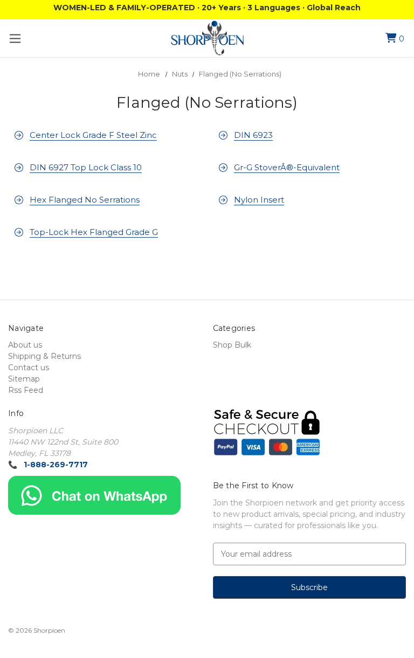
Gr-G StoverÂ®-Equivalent (287, 167)
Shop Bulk (232, 345)
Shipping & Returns (44, 356)
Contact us (28, 367)
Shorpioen (49, 630)
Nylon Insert (259, 200)
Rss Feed (25, 390)
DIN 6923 (253, 135)
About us (25, 345)
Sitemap (24, 379)
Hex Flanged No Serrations (85, 200)
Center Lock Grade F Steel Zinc (93, 135)
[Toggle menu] (15, 38)
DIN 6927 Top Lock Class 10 (86, 167)
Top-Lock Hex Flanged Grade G (94, 232)
